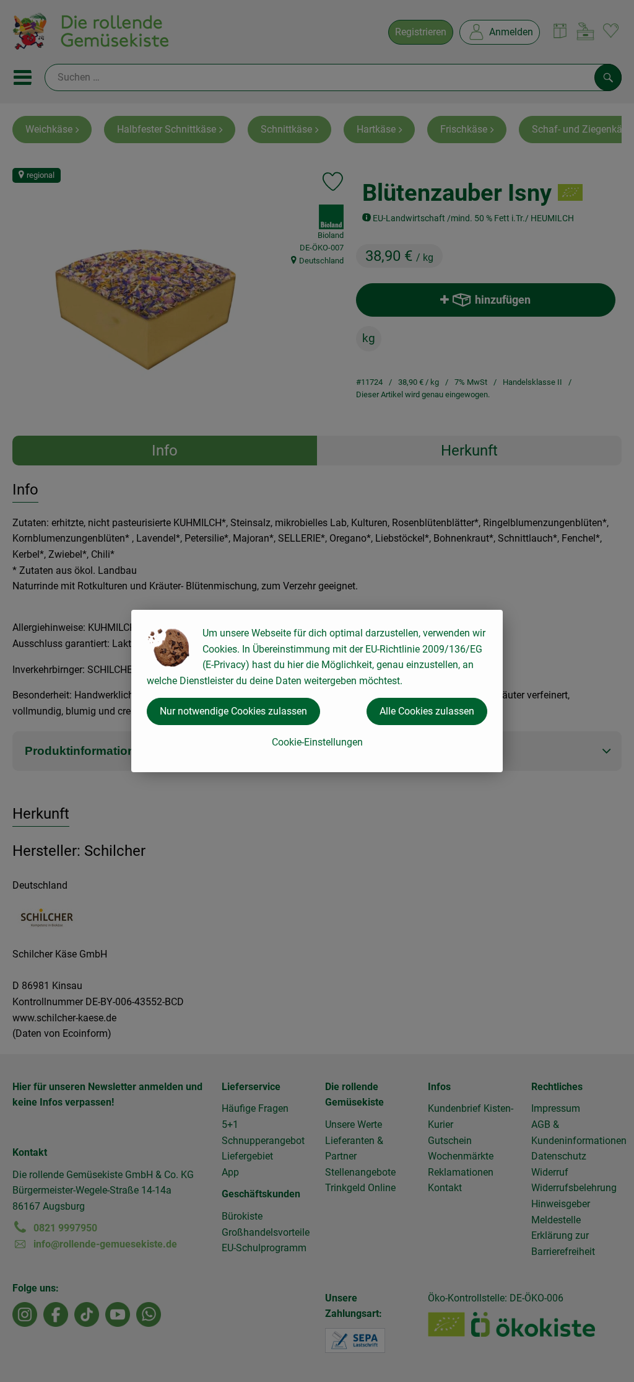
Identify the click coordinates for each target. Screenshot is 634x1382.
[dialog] (317, 691)
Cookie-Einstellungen (317, 742)
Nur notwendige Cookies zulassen (233, 711)
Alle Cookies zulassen (427, 711)
